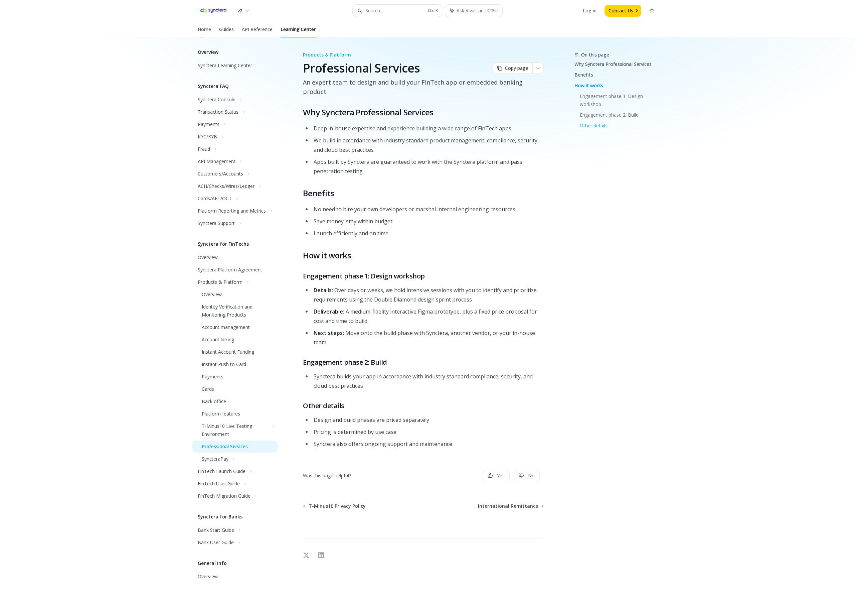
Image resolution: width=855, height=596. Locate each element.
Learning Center (298, 29)
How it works (588, 85)
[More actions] (538, 68)
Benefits (583, 75)
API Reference (257, 29)
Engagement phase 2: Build (609, 115)
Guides (226, 29)
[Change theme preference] (652, 10)
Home (204, 29)
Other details (594, 125)
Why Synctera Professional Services (613, 64)
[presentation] (240, 316)
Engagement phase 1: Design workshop (612, 100)
